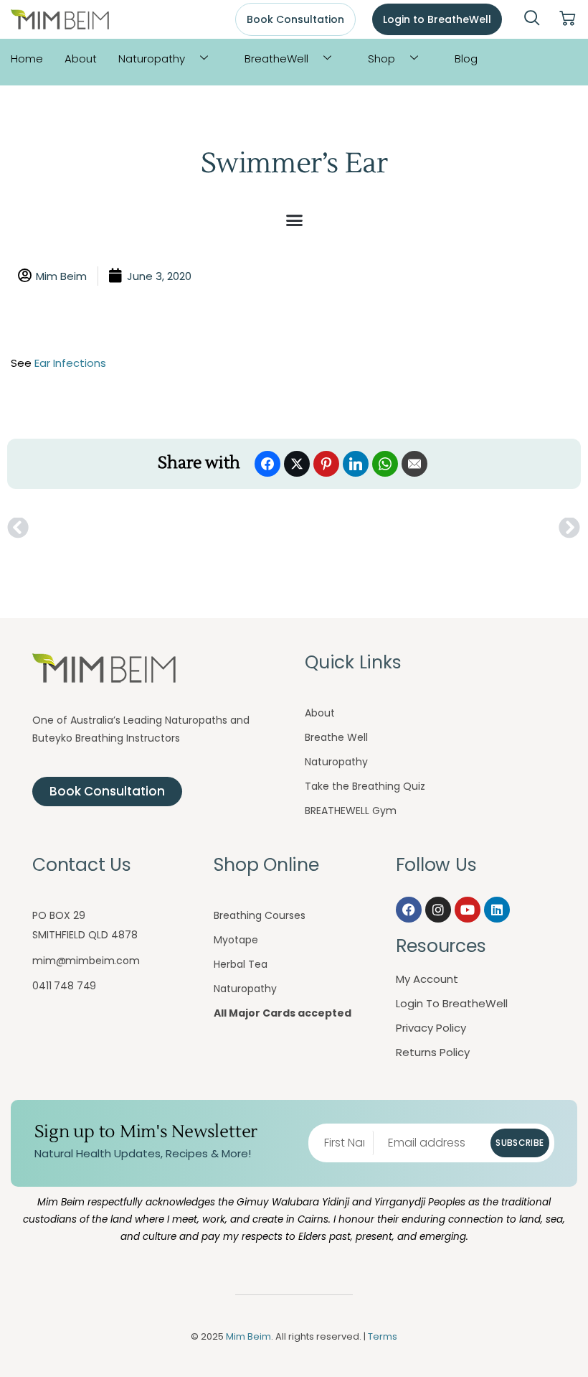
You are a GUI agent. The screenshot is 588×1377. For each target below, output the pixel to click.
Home (27, 58)
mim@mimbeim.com (86, 960)
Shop (381, 58)
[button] (532, 19)
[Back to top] (548, 1337)
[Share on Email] (414, 464)
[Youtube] (467, 910)
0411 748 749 (64, 986)
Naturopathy (151, 58)
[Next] (437, 528)
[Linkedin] (497, 910)
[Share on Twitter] (297, 464)
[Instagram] (438, 910)
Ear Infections (70, 362)
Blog (466, 58)
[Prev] (150, 528)
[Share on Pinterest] (326, 464)
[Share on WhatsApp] (385, 464)
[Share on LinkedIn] (356, 464)
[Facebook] (409, 910)
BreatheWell (276, 58)
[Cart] (567, 19)
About (81, 58)
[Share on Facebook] (267, 464)
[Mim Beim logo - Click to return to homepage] (60, 19)
